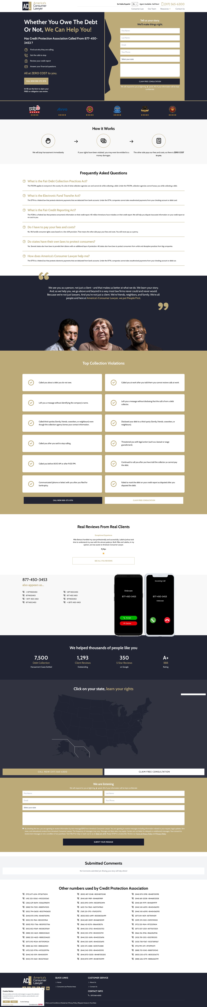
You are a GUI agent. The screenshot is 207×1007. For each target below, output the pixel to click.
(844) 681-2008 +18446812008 (147, 898)
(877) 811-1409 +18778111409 (145, 916)
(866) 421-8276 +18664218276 (92, 924)
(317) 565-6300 (174, 4)
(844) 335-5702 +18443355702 (92, 929)
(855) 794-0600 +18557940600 (38, 911)
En (134, 4)
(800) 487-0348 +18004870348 (93, 894)
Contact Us (180, 9)
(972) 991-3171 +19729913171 (145, 946)
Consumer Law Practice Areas (66, 987)
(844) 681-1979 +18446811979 (146, 903)
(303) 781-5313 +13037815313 (146, 937)
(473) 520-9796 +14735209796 (37, 950)
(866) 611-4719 (101, 834)
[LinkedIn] (48, 988)
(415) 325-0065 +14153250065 (37, 898)
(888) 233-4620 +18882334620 (38, 937)
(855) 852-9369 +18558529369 (37, 929)
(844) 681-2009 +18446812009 (92, 920)
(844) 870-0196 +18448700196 (37, 916)
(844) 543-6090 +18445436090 (147, 911)
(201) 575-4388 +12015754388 (92, 946)
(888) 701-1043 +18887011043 (146, 950)
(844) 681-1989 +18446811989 (92, 898)
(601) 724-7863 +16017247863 (92, 907)
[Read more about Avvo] (34, 110)
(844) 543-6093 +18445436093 (147, 907)
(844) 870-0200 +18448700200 (93, 955)
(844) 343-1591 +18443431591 (37, 955)
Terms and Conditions (53, 1003)
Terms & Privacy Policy (144, 834)
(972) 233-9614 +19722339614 (146, 924)
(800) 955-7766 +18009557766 (38, 924)
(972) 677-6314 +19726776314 (37, 894)
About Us (93, 982)
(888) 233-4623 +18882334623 (37, 933)
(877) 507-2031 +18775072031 (146, 929)
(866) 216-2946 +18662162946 (146, 933)
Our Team (152, 9)
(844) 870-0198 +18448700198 (147, 894)
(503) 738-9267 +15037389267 (146, 942)
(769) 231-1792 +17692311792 (91, 911)
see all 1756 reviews (103, 561)
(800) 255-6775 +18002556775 (147, 955)
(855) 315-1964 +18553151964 (37, 920)
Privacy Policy (161, 834)
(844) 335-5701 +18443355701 (92, 933)
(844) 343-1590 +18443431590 (92, 950)
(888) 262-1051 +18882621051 (37, 946)
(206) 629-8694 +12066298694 (37, 903)
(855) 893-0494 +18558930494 (93, 903)
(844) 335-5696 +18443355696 (92, 937)
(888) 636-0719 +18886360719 (146, 959)
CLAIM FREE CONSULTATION (144, 500)
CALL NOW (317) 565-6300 (52, 772)
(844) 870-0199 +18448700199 (92, 959)
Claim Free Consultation (154, 772)
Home (59, 982)
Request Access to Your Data (87, 1003)
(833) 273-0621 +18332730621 (37, 959)
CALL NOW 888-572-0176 (36, 81)
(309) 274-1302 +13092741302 (146, 920)
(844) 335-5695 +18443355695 (92, 942)
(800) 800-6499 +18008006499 (93, 916)
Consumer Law (137, 9)
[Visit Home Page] (35, 6)
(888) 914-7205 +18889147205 (37, 907)
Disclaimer (64, 1003)
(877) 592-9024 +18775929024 (37, 942)
